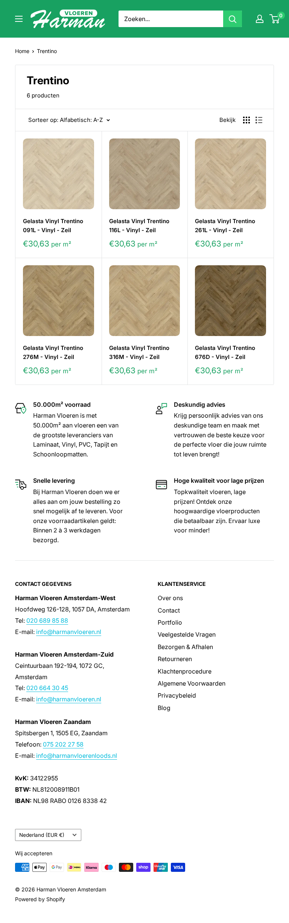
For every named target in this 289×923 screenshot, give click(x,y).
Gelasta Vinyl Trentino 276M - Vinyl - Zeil (53, 352)
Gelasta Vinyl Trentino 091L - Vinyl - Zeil (53, 225)
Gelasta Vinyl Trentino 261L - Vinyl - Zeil (225, 225)
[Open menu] (19, 19)
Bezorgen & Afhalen (185, 647)
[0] (275, 18)
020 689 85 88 (47, 620)
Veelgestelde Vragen (187, 634)
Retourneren (175, 659)
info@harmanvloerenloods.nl (76, 755)
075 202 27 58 (63, 744)
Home (22, 51)
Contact (169, 610)
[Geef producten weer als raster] (246, 120)
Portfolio (170, 622)
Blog (164, 708)
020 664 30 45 (47, 688)
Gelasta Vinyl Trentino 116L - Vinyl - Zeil (139, 225)
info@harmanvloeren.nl (68, 632)
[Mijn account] (259, 19)
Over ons (170, 598)
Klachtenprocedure (184, 671)
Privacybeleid (177, 695)
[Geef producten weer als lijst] (259, 120)
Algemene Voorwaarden (191, 683)
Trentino (47, 51)
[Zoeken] (232, 19)
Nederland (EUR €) (41, 835)
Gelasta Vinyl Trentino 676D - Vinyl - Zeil (225, 352)
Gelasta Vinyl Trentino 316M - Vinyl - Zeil (139, 352)
